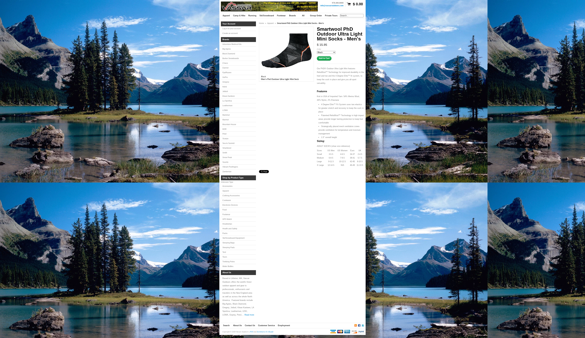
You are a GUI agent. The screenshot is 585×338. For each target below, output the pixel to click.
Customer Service (266, 325)
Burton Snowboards (230, 58)
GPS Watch (227, 219)
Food (224, 210)
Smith (224, 153)
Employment (284, 325)
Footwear (226, 214)
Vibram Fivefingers (230, 167)
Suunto (225, 162)
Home (261, 23)
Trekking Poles (228, 262)
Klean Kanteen (228, 96)
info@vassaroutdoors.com (332, 6)
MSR (224, 129)
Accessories (227, 186)
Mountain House (229, 124)
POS (251, 331)
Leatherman (227, 106)
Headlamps (227, 224)
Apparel (225, 191)
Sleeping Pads (228, 247)
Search (226, 325)
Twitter (363, 325)
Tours (224, 257)
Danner (225, 68)
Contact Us (250, 325)
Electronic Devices (230, 205)
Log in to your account (231, 29)
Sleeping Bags (228, 243)
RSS (355, 325)
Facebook (359, 325)
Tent (224, 252)
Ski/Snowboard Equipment (233, 238)
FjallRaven (226, 72)
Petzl (224, 134)
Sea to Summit (228, 143)
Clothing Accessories (231, 196)
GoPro (225, 77)
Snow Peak (227, 157)
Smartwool (226, 148)
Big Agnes (226, 49)
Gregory (225, 82)
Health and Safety (229, 229)
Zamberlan (226, 172)
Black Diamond (228, 54)
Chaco (225, 63)
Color (319, 49)
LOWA (225, 110)
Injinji (224, 87)
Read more (249, 315)
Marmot (225, 120)
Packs (224, 233)
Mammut (226, 115)
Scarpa (225, 139)
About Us (237, 325)
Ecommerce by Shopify (265, 331)
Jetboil (225, 91)
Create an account (230, 33)
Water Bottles (227, 266)
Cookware (226, 200)
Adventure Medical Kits (231, 44)
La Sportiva (227, 101)
